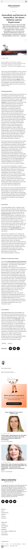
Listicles (4, 533)
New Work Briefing (15, 227)
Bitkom (18, 79)
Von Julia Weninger (6, 441)
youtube (14, 501)
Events (3, 524)
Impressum (24, 543)
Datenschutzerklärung (17, 543)
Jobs (10, 543)
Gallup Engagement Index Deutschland (16, 261)
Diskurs (3, 518)
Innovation (4, 512)
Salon (3, 516)
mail (18, 348)
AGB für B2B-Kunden (5, 545)
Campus (3, 527)
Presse (7, 543)
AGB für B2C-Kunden (14, 545)
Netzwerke (4, 526)
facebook (10, 348)
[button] (2, 546)
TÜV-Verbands (16, 318)
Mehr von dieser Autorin (7, 372)
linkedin (14, 348)
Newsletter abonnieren (13, 403)
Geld (2, 511)
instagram (6, 501)
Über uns (4, 522)
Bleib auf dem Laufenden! (14, 396)
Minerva (4, 529)
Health (10, 343)
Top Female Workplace (8, 531)
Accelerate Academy (6, 213)
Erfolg (4, 343)
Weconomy (4, 534)
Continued (23, 35)
